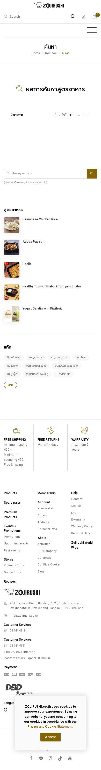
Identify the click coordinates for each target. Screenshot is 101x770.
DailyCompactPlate (66, 365)
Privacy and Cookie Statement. (50, 726)
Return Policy (80, 533)
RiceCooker (13, 357)
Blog (41, 571)
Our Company (47, 551)
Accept (50, 737)
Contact (76, 499)
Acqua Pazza (32, 241)
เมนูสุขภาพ (35, 357)
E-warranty (78, 519)
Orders (42, 515)
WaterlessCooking (37, 374)
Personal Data (47, 529)
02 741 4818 (17, 630)
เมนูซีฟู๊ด (12, 374)
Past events (12, 550)
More (10, 385)
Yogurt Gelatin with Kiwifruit (42, 308)
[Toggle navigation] (92, 30)
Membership (47, 493)
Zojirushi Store (14, 565)
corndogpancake (36, 365)
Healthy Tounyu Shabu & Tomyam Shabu (52, 286)
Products (10, 493)
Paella (27, 264)
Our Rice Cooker (49, 564)
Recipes (51, 53)
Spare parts (12, 502)
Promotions (12, 536)
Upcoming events (16, 543)
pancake (12, 365)
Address (43, 522)
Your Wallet (45, 508)
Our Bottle (45, 558)
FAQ (73, 513)
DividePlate (63, 374)
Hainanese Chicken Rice (40, 219)
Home (36, 53)
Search (76, 506)
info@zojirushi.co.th (24, 615)
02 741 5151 (17, 645)
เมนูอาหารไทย (59, 357)
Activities (44, 544)
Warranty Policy (81, 526)
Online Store (12, 572)
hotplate (80, 357)
